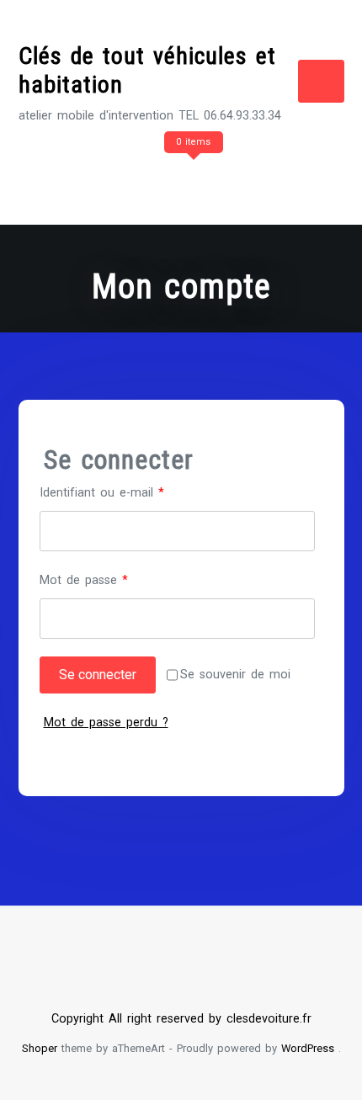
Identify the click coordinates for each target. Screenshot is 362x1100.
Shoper (39, 1048)
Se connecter (97, 675)
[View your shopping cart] (191, 175)
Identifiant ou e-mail (131, 492)
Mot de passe (113, 579)
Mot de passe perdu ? (106, 722)
